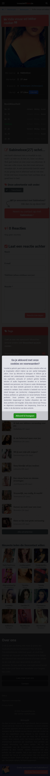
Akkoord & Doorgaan (25, 416)
